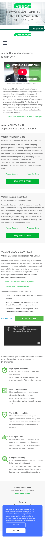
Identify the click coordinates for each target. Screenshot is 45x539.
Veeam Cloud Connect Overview (17, 286)
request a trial (23, 181)
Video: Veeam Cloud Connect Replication (19, 282)
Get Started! (6, 319)
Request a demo (33, 174)
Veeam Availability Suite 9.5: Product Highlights (25, 116)
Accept (16, 525)
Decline (16, 531)
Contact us (29, 318)
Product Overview (12, 174)
